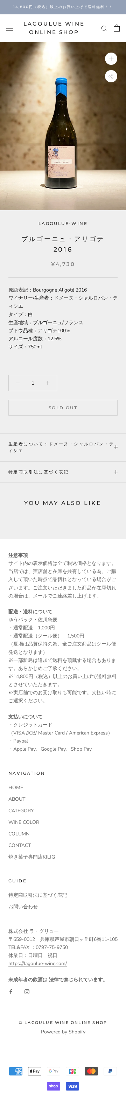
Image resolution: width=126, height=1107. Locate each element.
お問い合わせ (23, 906)
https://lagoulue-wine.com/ (37, 963)
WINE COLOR (23, 822)
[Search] (104, 28)
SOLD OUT (63, 407)
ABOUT (16, 799)
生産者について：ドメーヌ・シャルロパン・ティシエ (61, 447)
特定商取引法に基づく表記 (38, 471)
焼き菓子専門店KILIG (31, 857)
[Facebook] (10, 992)
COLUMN (18, 834)
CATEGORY (21, 810)
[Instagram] (26, 992)
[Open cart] (117, 28)
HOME (15, 787)
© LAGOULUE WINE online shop (63, 1022)
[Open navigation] (9, 28)
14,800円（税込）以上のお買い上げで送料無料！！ (63, 7)
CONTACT (19, 845)
